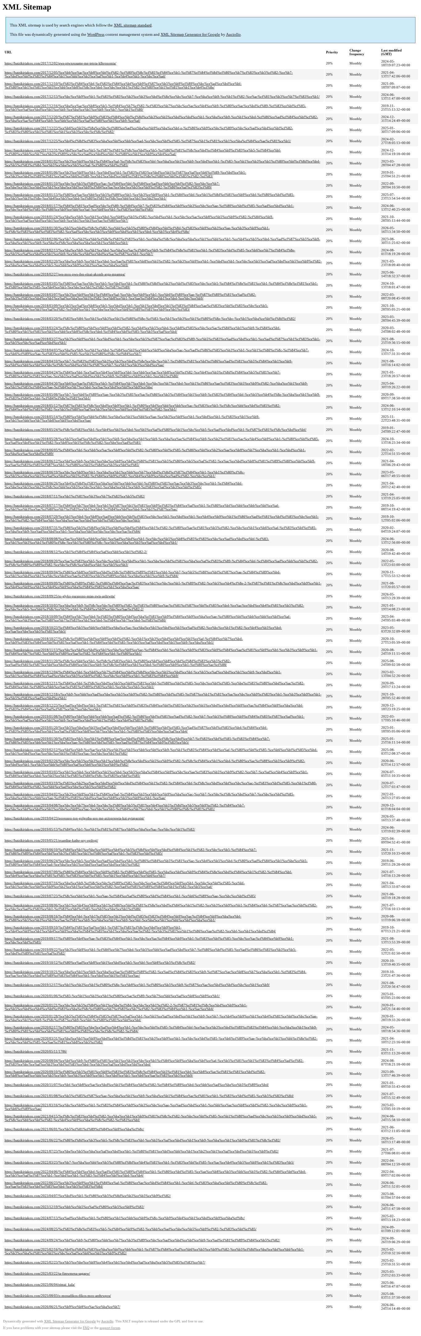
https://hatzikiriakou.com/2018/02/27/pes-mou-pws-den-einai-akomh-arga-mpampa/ (65, 274)
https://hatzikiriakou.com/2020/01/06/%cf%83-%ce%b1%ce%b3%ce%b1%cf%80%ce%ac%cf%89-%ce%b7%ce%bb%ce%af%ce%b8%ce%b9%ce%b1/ (112, 996)
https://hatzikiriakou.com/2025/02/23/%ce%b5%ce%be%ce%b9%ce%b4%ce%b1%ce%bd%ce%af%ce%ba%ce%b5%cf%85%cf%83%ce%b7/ (105, 1262)
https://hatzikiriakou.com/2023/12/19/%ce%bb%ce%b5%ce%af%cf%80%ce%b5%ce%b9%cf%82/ (74, 1207)
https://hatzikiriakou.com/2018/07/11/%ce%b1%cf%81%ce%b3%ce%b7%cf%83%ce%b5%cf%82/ (75, 496)
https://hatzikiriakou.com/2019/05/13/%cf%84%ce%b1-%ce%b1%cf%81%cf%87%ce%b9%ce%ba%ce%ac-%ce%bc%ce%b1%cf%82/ (100, 829)
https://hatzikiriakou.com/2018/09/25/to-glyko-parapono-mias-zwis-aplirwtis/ (60, 596)
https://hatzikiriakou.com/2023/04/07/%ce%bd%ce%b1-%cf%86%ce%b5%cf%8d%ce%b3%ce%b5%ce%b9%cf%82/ (88, 1196)
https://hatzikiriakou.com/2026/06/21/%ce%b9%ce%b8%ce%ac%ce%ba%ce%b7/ (62, 1307)
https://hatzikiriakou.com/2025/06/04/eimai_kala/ (40, 1284)
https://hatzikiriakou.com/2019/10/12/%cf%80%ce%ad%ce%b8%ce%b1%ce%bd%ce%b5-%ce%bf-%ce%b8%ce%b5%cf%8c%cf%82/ (100, 962)
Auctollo (233, 34)
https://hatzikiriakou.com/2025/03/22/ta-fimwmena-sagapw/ (47, 1273)
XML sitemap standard (133, 25)
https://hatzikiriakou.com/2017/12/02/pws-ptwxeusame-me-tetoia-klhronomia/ (60, 63)
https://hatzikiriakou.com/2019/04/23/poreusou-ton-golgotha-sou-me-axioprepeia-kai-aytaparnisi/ (74, 818)
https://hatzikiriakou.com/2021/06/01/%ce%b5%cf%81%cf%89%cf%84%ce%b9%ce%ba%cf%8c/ (74, 1129)
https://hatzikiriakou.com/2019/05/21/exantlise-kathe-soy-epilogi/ (51, 840)
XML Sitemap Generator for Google (190, 34)
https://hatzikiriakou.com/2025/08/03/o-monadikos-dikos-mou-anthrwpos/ (58, 1295)
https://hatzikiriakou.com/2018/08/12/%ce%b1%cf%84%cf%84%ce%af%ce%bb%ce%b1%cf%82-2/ (76, 552)
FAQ (86, 1328)
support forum (110, 1328)
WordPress (95, 34)
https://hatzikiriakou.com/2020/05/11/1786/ (36, 1051)
